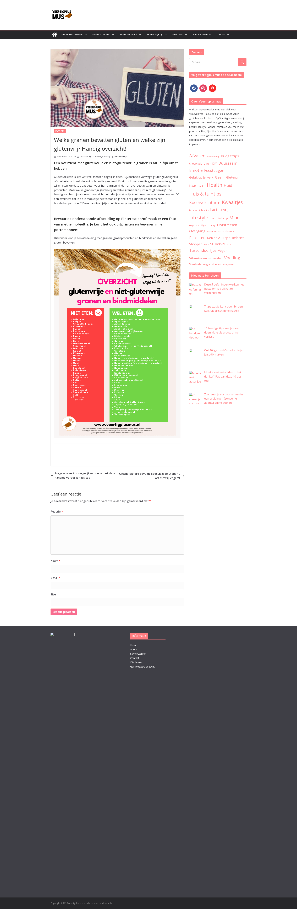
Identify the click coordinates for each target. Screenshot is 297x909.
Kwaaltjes (59, 131)
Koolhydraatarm (204, 202)
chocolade (195, 163)
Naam (55, 561)
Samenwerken (138, 653)
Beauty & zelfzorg (101, 34)
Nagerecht (194, 225)
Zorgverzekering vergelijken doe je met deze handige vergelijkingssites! (85, 475)
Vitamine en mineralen (206, 258)
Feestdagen (214, 170)
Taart (229, 244)
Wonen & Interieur (128, 34)
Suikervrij (218, 244)
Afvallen (197, 156)
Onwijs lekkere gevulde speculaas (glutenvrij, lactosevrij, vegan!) (149, 476)
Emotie (196, 170)
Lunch (213, 218)
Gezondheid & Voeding (72, 34)
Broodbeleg (213, 156)
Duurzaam (228, 163)
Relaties (238, 237)
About (133, 649)
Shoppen (195, 244)
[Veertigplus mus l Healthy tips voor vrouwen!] (55, 34)
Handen (201, 186)
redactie (84, 156)
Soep (206, 244)
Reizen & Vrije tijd (155, 34)
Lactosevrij (219, 209)
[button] (85, 34)
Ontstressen (227, 225)
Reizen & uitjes (218, 237)
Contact (221, 34)
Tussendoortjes (202, 250)
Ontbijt (212, 225)
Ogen (204, 225)
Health (214, 184)
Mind (234, 218)
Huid (228, 185)
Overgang (197, 231)
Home (133, 645)
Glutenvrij (96, 156)
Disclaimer (136, 662)
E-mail (55, 578)
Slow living (177, 34)
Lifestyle (198, 217)
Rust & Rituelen (200, 34)
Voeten (216, 264)
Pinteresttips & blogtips (220, 231)
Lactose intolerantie (199, 210)
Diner (207, 163)
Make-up (223, 218)
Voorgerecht (228, 264)
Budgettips (230, 156)
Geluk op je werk (201, 177)
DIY (214, 163)
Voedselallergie (199, 264)
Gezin (220, 177)
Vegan (223, 250)
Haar (192, 186)
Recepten (197, 237)
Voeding (106, 156)
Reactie (57, 511)
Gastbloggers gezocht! (142, 666)
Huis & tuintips (205, 194)
